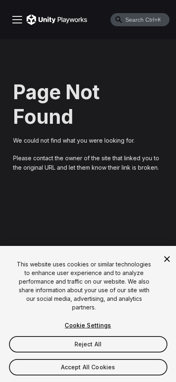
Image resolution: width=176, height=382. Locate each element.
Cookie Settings (88, 325)
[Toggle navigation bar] (17, 20)
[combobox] (140, 19)
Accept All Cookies (88, 367)
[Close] (167, 259)
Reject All (88, 344)
